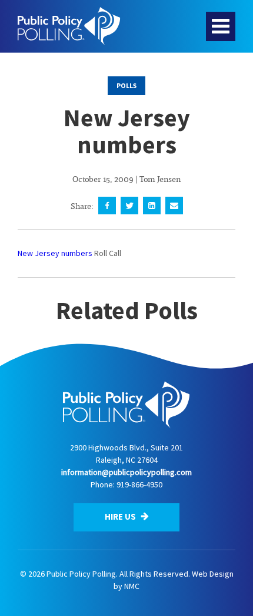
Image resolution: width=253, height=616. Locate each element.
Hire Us (121, 516)
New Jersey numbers (55, 253)
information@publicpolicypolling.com (126, 472)
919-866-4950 (139, 484)
